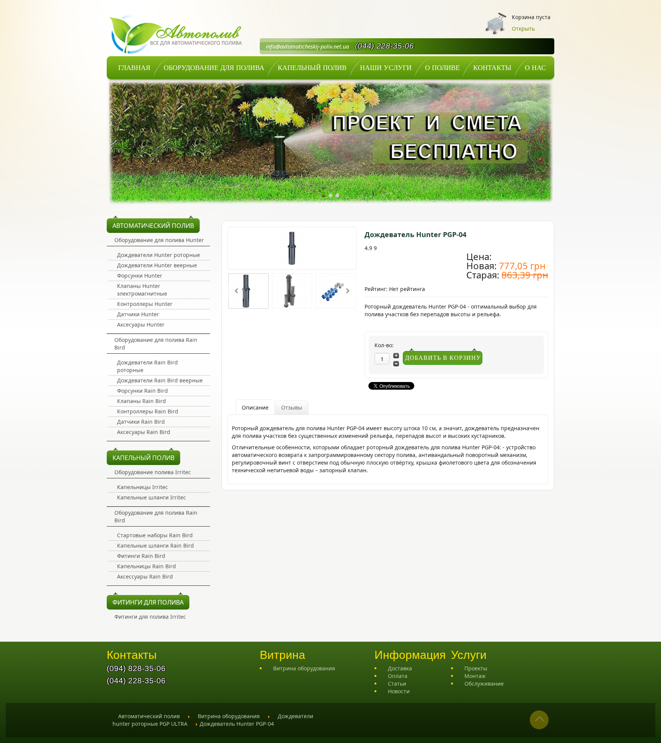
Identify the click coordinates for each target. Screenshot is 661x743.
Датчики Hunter (138, 314)
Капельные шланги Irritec (151, 497)
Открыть (523, 28)
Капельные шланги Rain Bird (155, 545)
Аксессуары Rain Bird (145, 576)
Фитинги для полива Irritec (150, 616)
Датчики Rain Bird (141, 421)
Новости (399, 691)
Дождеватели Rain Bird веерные (160, 380)
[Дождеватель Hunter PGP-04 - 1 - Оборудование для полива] (292, 247)
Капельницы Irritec (142, 487)
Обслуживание (484, 683)
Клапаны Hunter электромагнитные (142, 289)
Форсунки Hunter (139, 275)
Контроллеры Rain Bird (147, 411)
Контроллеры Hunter (145, 303)
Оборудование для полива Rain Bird (155, 343)
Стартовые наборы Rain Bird (155, 535)
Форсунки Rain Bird (142, 390)
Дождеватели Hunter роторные (158, 255)
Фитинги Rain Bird (141, 555)
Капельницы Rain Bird (146, 566)
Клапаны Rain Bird (141, 401)
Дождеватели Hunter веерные (157, 265)
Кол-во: (384, 345)
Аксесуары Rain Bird (143, 432)
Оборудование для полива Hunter (159, 240)
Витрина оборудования (304, 668)
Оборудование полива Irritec (152, 472)
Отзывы (291, 407)
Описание (255, 407)
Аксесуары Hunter (140, 324)
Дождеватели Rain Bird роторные (147, 366)
